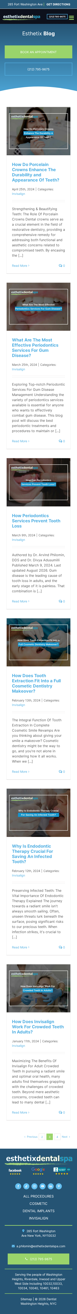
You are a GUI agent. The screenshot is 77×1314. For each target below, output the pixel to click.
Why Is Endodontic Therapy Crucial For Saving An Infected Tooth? (32, 854)
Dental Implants (39, 1211)
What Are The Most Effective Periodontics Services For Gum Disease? (35, 347)
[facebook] (18, 1186)
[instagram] (34, 1186)
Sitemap (26, 1299)
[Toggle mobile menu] (72, 17)
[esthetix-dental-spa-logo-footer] (39, 1157)
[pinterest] (59, 1186)
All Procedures (38, 1196)
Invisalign (18, 193)
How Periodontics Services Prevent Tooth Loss (36, 521)
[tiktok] (26, 1186)
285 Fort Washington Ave (25, 4)
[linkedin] (51, 1186)
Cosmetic (38, 1203)
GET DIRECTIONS (58, 4)
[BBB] (62, 1169)
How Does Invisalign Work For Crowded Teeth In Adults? (38, 1027)
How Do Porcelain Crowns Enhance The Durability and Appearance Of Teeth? (35, 172)
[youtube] (43, 1186)
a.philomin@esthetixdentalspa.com (40, 1246)
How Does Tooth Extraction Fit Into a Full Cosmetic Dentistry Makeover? (36, 683)
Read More (19, 265)
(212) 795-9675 (57, 16)
